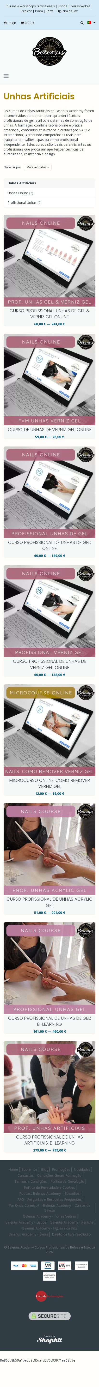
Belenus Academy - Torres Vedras (49, 1216)
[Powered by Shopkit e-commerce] (49, 1340)
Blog (44, 1169)
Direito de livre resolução (71, 1234)
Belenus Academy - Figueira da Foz (49, 1228)
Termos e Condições (30, 1181)
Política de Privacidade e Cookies (49, 1187)
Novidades (82, 1169)
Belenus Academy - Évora (28, 1234)
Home (13, 1169)
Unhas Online (20, 193)
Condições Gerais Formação (59, 1175)
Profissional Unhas (24, 202)
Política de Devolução (67, 1181)
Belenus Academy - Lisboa (26, 1222)
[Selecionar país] (91, 22)
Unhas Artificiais (39, 96)
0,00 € (29, 22)
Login (11, 22)
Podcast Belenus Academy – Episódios (49, 1193)
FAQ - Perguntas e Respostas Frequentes (49, 1199)
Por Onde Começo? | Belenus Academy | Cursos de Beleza (49, 1207)
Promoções (61, 1169)
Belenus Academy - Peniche (71, 1222)
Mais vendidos (37, 167)
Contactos (26, 1175)
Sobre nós (29, 1169)
